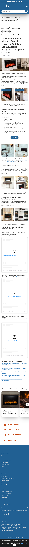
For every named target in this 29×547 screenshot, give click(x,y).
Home (2, 17)
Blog (2, 466)
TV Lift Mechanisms (6, 458)
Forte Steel (5, 204)
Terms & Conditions (6, 493)
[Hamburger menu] (2, 6)
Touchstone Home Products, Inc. (16, 537)
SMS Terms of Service (6, 491)
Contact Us (4, 476)
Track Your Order (5, 495)
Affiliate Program (5, 487)
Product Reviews (5, 464)
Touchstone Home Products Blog (13, 17)
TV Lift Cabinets (5, 456)
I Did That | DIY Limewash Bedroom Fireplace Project (9, 412)
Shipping (3, 482)
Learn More (14, 137)
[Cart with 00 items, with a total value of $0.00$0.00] (27, 6)
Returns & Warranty (6, 485)
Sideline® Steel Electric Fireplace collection (10, 75)
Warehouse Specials (6, 460)
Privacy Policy (4, 489)
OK (15, 545)
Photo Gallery (4, 462)
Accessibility (4, 497)
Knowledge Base (5, 480)
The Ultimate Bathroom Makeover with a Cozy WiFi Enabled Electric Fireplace (13, 376)
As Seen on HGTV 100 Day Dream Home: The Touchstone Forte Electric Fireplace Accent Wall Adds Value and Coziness (13, 368)
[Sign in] (24, 6)
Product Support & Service (7, 478)
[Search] (26, 11)
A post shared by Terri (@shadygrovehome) (14, 355)
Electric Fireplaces (5, 453)
